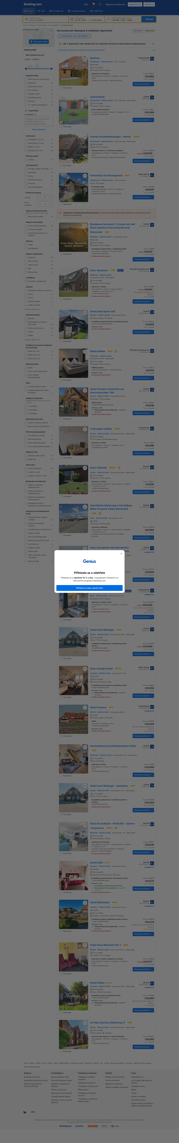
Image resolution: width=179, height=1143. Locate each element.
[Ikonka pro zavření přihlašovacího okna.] (121, 553)
